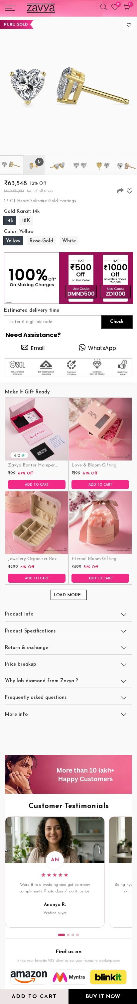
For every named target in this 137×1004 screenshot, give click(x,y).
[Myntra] (68, 977)
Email (38, 348)
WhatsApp (102, 348)
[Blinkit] (108, 977)
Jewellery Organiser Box (32, 558)
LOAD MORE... (69, 595)
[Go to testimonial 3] (72, 935)
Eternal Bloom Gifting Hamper (93, 559)
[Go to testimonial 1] (61, 935)
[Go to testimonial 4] (77, 935)
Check (117, 321)
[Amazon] (28, 977)
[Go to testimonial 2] (68, 935)
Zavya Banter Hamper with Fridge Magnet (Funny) (31, 466)
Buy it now (102, 996)
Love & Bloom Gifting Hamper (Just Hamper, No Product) (99, 466)
